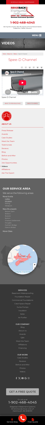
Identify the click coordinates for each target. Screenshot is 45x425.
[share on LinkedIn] (29, 67)
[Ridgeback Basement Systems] (22, 418)
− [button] (34, 268)
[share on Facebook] (22, 67)
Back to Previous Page (13, 103)
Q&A (22, 338)
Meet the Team (8, 141)
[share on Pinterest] (33, 67)
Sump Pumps (22, 307)
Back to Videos (32, 103)
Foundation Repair (22, 297)
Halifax (7, 199)
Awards (5, 134)
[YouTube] (22, 378)
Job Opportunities (9, 163)
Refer (22, 314)
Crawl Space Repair (22, 304)
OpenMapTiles (18, 272)
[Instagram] (28, 378)
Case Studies (7, 138)
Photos (5, 159)
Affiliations (6, 169)
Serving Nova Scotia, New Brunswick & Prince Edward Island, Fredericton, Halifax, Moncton (22, 27)
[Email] (37, 67)
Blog (4, 152)
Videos (5, 166)
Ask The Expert (8, 173)
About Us (6, 124)
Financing (22, 348)
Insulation (22, 311)
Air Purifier (22, 317)
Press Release (7, 131)
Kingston (8, 201)
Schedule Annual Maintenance (22, 2)
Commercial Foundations (22, 300)
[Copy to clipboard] (41, 67)
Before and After (9, 156)
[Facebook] (16, 378)
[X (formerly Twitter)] (19, 378)
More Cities (7, 231)
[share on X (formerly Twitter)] (25, 67)
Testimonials (7, 145)
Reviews (5, 148)
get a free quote (22, 391)
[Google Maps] (25, 378)
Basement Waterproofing (22, 293)
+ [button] (34, 264)
